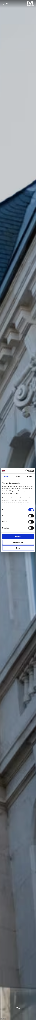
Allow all (18, 536)
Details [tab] (18, 476)
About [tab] (29, 476)
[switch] (31, 515)
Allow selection (18, 542)
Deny (18, 548)
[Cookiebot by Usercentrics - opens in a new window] (25, 470)
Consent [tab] (6, 476)
